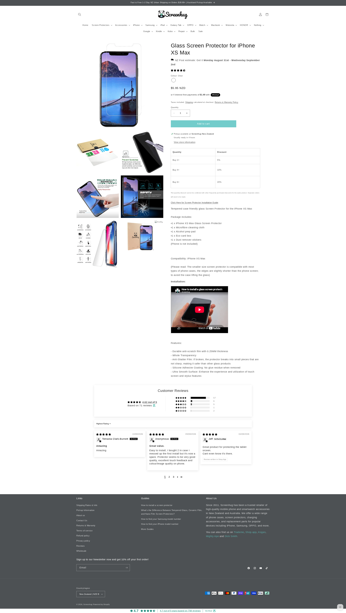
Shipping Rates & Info (86, 505)
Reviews (80, 546)
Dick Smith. (231, 536)
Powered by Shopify (101, 604)
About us (80, 515)
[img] (103, 434)
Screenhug (87, 604)
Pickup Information (85, 510)
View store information (184, 142)
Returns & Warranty (85, 525)
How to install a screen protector (156, 505)
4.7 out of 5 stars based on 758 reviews (180, 611)
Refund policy (83, 535)
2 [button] (169, 477)
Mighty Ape (212, 536)
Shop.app (251, 532)
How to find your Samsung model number (161, 519)
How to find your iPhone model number (160, 524)
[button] (79, 14)
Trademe (239, 532)
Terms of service (84, 530)
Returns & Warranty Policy (226, 102)
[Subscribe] (126, 567)
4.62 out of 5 (149, 402)
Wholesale (81, 551)
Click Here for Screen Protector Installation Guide (194, 202)
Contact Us (81, 520)
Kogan (262, 532)
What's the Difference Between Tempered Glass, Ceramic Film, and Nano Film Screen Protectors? (171, 512)
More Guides (147, 529)
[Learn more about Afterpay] (215, 95)
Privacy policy (83, 541)
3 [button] (173, 477)
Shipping (189, 102)
